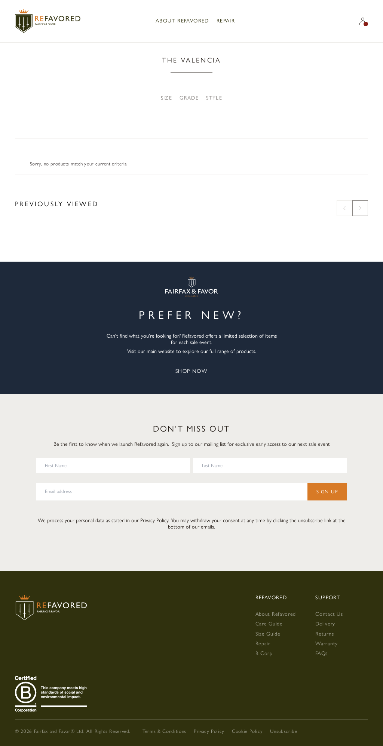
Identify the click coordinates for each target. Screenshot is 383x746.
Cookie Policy (247, 731)
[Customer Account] (363, 21)
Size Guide (268, 634)
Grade (189, 98)
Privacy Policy (154, 520)
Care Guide (269, 624)
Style (214, 98)
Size (166, 98)
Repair (226, 21)
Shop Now (191, 371)
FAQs (321, 653)
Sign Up (327, 491)
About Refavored (182, 21)
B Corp (264, 653)
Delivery (325, 624)
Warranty (326, 643)
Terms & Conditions (164, 731)
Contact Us (329, 614)
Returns (324, 634)
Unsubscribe (283, 731)
